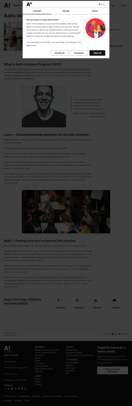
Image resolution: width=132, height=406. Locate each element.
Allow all (97, 53)
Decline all (59, 53)
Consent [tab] (37, 11)
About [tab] (95, 11)
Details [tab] (66, 11)
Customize (79, 53)
